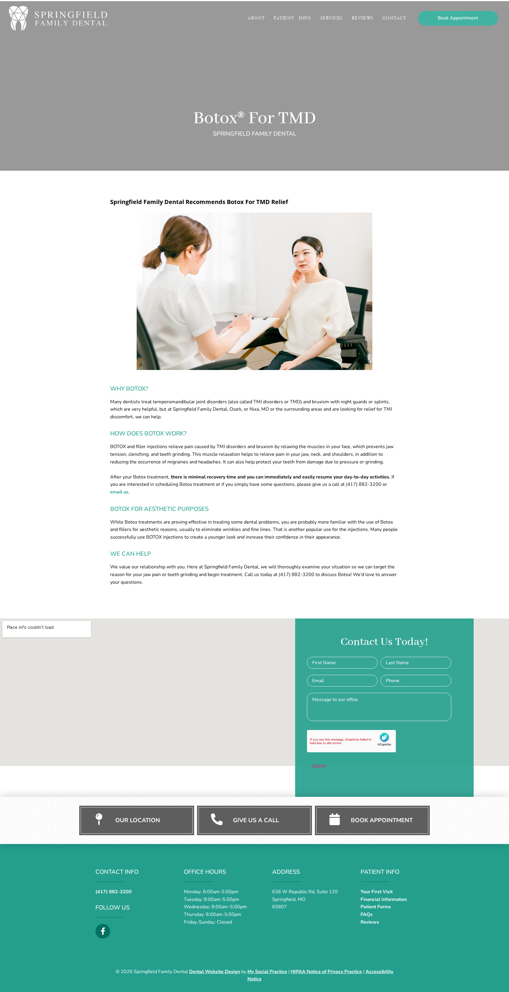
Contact (394, 18)
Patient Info (292, 18)
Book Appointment (382, 820)
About (256, 18)
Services (331, 18)
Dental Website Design (214, 971)
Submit (319, 766)
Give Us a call (256, 820)
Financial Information (384, 899)
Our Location (137, 820)
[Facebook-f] (102, 931)
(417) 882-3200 (113, 892)
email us (119, 492)
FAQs (367, 914)
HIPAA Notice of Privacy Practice (326, 971)
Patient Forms (376, 907)
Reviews (363, 18)
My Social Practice (267, 971)
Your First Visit (377, 892)
